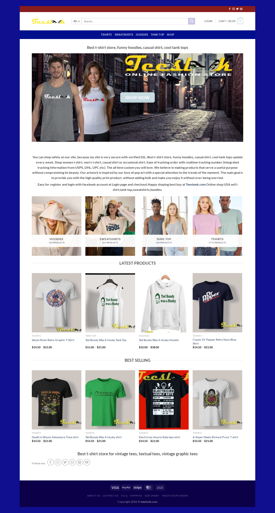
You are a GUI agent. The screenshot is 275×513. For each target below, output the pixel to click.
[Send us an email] (241, 9)
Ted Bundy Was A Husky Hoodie (159, 340)
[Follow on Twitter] (237, 9)
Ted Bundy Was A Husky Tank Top (105, 340)
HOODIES (142, 34)
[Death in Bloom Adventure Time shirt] (57, 400)
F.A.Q (124, 495)
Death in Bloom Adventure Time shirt (55, 437)
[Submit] (191, 21)
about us (93, 495)
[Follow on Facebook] (229, 9)
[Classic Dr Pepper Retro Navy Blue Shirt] (217, 303)
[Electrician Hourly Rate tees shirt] (164, 400)
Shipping (136, 495)
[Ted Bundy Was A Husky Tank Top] (110, 303)
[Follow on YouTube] (87, 462)
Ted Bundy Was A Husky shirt (103, 437)
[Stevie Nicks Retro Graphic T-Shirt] (57, 303)
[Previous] (32, 315)
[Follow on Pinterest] (79, 462)
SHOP (170, 34)
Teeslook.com (196, 184)
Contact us (110, 495)
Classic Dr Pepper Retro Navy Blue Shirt (214, 341)
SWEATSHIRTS (124, 34)
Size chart (152, 495)
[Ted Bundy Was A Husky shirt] (110, 400)
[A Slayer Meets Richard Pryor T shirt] (217, 400)
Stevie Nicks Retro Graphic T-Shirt (53, 340)
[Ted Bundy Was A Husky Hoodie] (164, 303)
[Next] (242, 315)
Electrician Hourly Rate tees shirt (159, 437)
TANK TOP (157, 34)
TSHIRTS (106, 34)
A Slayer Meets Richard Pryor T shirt (215, 437)
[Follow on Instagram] (233, 9)
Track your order (175, 495)
